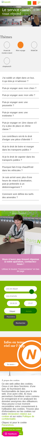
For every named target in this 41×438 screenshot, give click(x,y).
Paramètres (8, 425)
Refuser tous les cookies (12, 429)
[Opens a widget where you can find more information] (10, 434)
